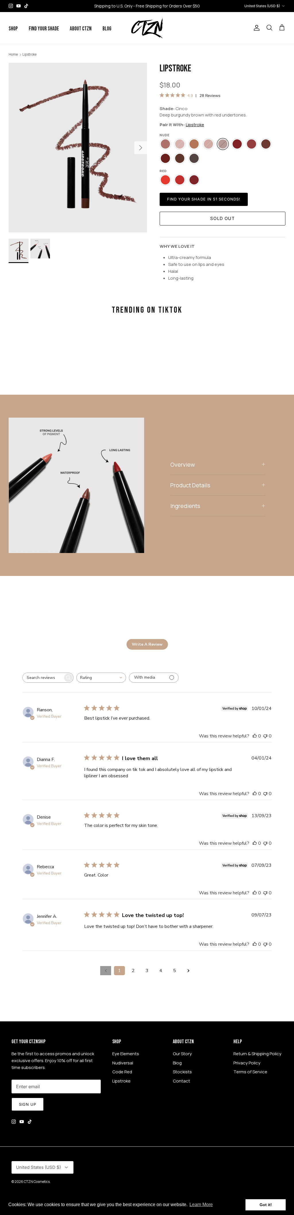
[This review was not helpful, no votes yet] (265, 736)
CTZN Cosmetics (37, 1181)
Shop (13, 29)
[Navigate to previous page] (105, 970)
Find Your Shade (44, 29)
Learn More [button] (201, 1204)
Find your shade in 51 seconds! (203, 199)
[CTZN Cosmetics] (147, 28)
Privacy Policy (246, 1063)
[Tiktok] (26, 6)
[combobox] (101, 678)
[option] (78, 147)
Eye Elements (125, 1054)
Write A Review (147, 644)
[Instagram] (11, 6)
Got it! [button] (266, 1204)
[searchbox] (43, 677)
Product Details (190, 485)
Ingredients (185, 506)
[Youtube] (18, 6)
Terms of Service (250, 1072)
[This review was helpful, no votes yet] (255, 736)
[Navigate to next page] (188, 970)
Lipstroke (29, 54)
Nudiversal (122, 1063)
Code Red (122, 1072)
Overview (182, 464)
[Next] (140, 147)
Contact (181, 1081)
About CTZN (81, 29)
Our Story (182, 1054)
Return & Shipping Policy (257, 1054)
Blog (106, 29)
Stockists (182, 1072)
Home (13, 54)
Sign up (27, 1104)
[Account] (255, 27)
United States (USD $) (262, 6)
